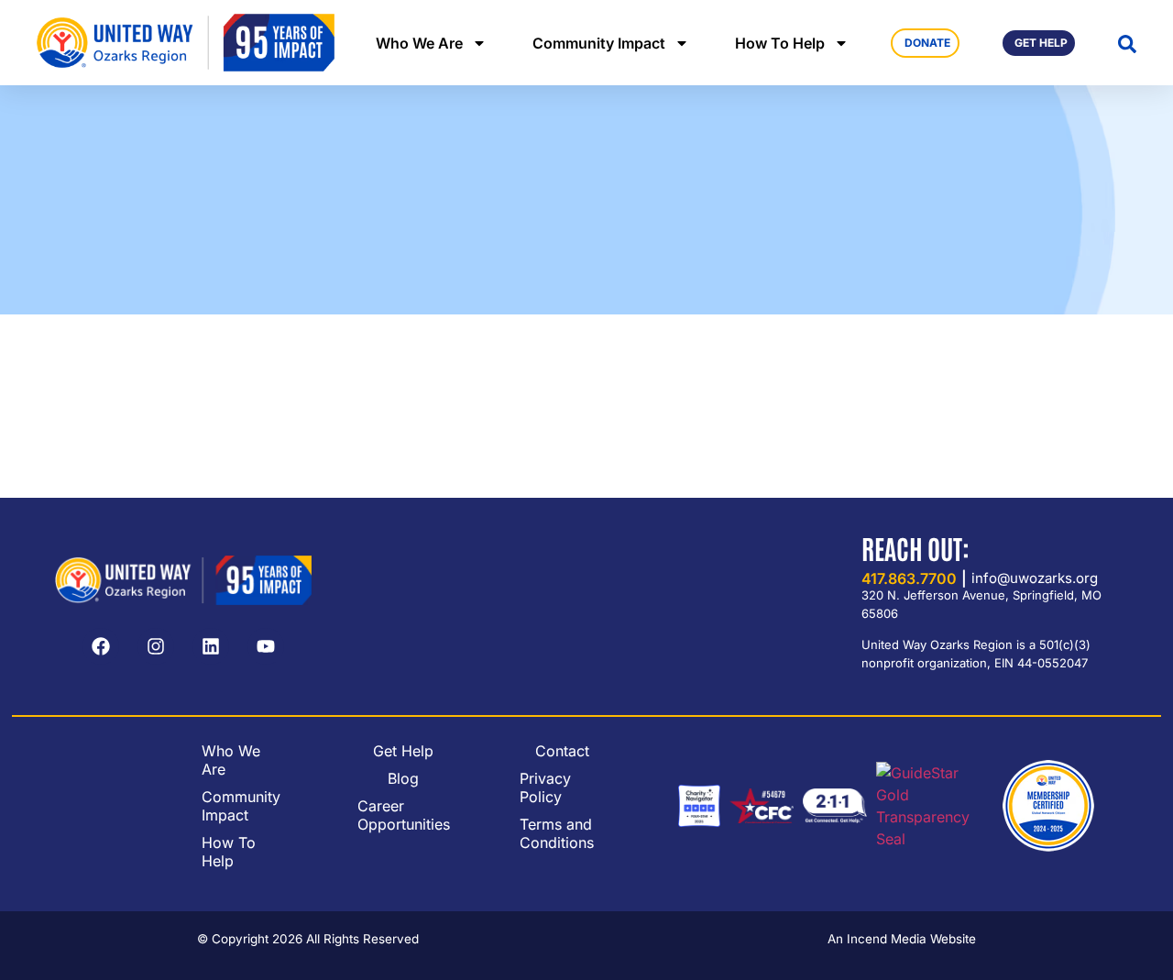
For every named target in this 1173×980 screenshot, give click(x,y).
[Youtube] (265, 646)
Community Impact (598, 43)
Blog (403, 778)
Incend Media (886, 938)
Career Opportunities (403, 815)
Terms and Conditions (557, 833)
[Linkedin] (210, 646)
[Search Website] (1127, 44)
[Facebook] (100, 646)
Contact (562, 751)
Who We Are (419, 43)
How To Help (780, 43)
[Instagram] (155, 646)
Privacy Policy (545, 787)
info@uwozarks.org (1034, 578)
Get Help (403, 751)
